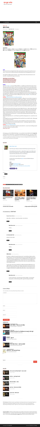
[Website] (16, 168)
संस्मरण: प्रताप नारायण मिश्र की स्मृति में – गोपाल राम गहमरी (18, 370)
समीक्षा (6, 25)
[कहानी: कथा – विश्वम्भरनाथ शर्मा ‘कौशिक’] (6, 387)
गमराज (10, 85)
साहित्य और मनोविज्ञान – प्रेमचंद (14, 381)
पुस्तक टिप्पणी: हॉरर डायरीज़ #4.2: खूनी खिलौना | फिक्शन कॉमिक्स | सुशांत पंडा (31, 198)
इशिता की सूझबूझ (15, 164)
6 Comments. (17, 29)
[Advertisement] (20, 14)
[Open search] (36, 22)
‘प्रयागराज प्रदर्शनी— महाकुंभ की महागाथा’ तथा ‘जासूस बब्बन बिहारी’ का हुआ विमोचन (20, 198)
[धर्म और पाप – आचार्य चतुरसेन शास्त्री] (6, 376)
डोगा (6, 85)
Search (4, 360)
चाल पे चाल (16, 165)
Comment (5, 292)
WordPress (31, 425)
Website (4, 314)
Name (4, 305)
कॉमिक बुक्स (4, 25)
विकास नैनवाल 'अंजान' (11, 29)
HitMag (36, 425)
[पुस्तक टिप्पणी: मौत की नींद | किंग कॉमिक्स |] (8, 193)
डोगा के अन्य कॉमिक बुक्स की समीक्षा (11, 124)
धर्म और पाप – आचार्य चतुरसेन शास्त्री (15, 376)
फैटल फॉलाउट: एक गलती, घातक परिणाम (24, 165)
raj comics (11, 184)
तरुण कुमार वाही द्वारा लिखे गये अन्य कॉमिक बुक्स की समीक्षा (14, 97)
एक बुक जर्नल (8, 2)
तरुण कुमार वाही (18, 184)
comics (7, 184)
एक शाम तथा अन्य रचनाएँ (17, 163)
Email (4, 310)
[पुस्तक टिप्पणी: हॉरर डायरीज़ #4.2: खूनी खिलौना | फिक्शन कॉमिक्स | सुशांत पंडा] (31, 193)
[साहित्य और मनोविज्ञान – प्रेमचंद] (6, 381)
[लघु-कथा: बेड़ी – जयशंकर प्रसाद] (6, 392)
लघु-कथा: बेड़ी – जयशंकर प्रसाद (14, 392)
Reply (8, 221)
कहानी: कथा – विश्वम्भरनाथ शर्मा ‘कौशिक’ (15, 387)
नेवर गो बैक (13, 165)
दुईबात (22, 158)
